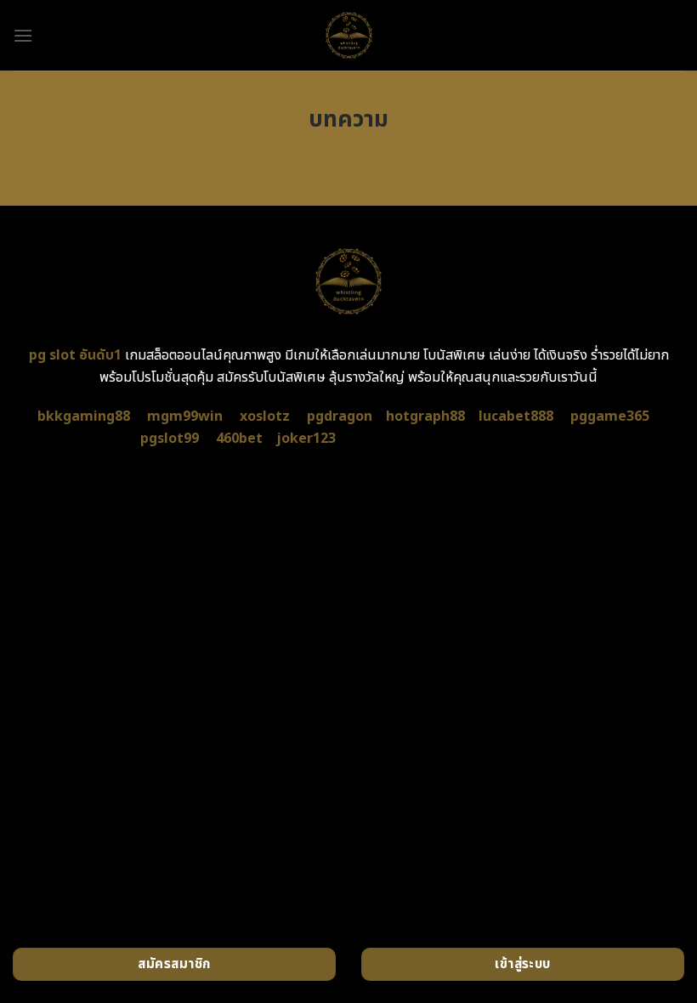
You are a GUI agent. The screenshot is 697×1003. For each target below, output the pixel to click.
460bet (239, 438)
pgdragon (339, 416)
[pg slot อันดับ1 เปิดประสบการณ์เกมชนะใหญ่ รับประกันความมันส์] (349, 35)
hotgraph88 (425, 416)
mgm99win (185, 416)
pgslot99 (169, 438)
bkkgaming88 (83, 416)
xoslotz (265, 416)
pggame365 (609, 416)
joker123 (306, 438)
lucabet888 (516, 416)
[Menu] (23, 35)
